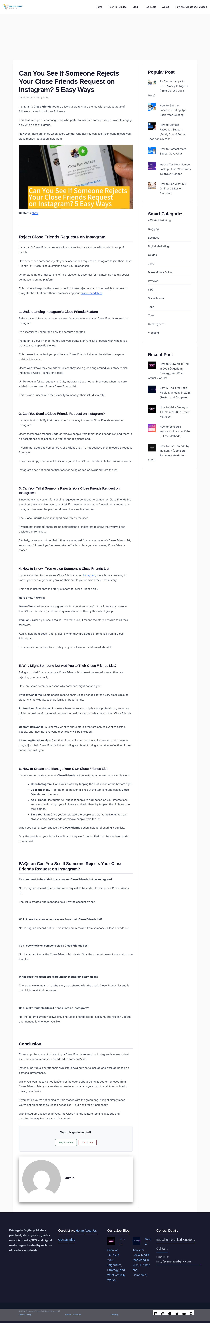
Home (99, 6)
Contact (63, 1239)
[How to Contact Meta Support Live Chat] (152, 151)
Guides (152, 254)
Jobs (151, 263)
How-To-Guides (118, 6)
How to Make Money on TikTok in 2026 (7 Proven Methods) (175, 412)
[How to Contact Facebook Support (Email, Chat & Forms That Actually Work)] (152, 127)
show (35, 213)
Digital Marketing (158, 246)
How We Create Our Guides (191, 6)
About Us (91, 1230)
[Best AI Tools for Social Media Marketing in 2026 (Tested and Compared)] (152, 390)
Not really (87, 1142)
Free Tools (150, 6)
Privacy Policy (25, 1314)
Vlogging (153, 332)
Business (153, 237)
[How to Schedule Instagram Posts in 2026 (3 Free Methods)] (152, 429)
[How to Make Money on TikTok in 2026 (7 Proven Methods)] (152, 410)
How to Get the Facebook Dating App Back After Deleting (173, 110)
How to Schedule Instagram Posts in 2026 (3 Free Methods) (175, 431)
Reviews (153, 280)
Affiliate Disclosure (73, 1314)
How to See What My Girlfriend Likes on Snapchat (173, 188)
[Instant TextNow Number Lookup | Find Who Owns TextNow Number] (152, 167)
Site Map (114, 1314)
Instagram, (89, 575)
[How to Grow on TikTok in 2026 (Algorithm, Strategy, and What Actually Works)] (152, 366)
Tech (151, 306)
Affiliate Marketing (159, 220)
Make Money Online (160, 272)
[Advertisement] (105, 37)
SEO (150, 289)
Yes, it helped (66, 1142)
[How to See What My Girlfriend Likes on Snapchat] (152, 186)
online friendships (91, 293)
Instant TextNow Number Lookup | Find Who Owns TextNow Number (175, 169)
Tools (151, 315)
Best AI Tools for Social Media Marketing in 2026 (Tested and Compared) (175, 392)
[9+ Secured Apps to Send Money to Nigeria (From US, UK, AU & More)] (152, 84)
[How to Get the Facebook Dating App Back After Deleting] (152, 108)
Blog (135, 6)
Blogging (153, 229)
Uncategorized (157, 324)
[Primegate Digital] (13, 7)
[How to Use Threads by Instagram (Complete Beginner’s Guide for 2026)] (152, 449)
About (165, 6)
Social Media (156, 298)
